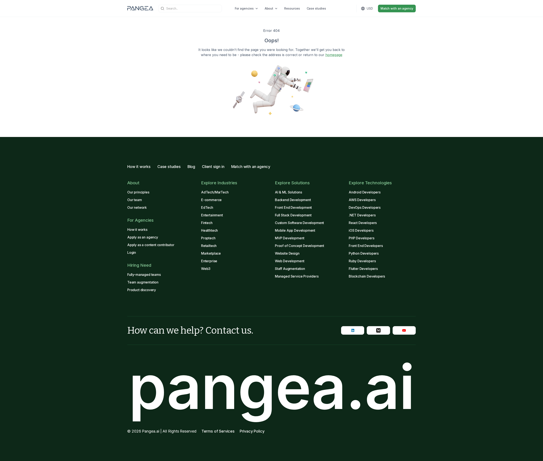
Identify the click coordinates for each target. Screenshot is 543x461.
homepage (333, 55)
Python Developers (364, 253)
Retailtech (209, 246)
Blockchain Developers (367, 276)
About (269, 8)
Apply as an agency (142, 237)
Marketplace (211, 253)
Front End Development (293, 207)
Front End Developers (366, 246)
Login (131, 252)
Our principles (138, 192)
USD (370, 8)
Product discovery (141, 290)
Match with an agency (397, 8)
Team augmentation (142, 282)
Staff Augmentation (290, 268)
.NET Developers (362, 215)
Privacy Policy (252, 431)
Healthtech (209, 230)
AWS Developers (362, 200)
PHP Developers (361, 238)
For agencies (244, 8)
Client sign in (213, 166)
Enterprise (209, 261)
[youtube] (404, 330)
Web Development (289, 261)
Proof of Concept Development (299, 246)
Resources (292, 8)
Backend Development (293, 200)
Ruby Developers (362, 261)
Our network (137, 207)
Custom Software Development (299, 223)
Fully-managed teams (144, 274)
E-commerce (211, 200)
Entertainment (212, 215)
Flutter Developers (363, 268)
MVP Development (289, 238)
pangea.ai (271, 387)
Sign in (339, 8)
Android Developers (365, 192)
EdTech (207, 207)
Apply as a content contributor (150, 245)
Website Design (287, 253)
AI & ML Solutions (288, 192)
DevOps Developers (365, 207)
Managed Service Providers (297, 276)
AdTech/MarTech (215, 192)
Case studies (316, 8)
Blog (191, 166)
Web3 (205, 268)
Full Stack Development (293, 215)
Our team (134, 200)
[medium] (378, 330)
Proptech (208, 238)
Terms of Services (218, 431)
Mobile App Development (295, 230)
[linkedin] (352, 330)
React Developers (363, 223)
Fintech (207, 223)
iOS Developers (361, 230)
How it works (139, 166)
